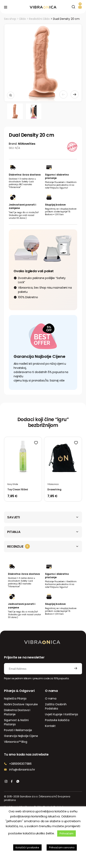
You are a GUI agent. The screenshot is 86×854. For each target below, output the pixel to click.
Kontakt (50, 726)
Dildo (22, 19)
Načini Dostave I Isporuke (21, 704)
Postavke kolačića (57, 720)
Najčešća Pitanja (15, 698)
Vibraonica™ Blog (15, 742)
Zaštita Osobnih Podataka (56, 706)
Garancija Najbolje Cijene (21, 736)
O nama (50, 698)
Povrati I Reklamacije (18, 730)
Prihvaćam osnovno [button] (62, 847)
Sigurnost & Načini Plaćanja (16, 722)
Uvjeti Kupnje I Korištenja (61, 714)
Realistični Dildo (39, 19)
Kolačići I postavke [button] (27, 847)
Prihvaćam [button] (66, 833)
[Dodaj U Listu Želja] (36, 443)
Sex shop (10, 19)
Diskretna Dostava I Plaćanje (17, 712)
